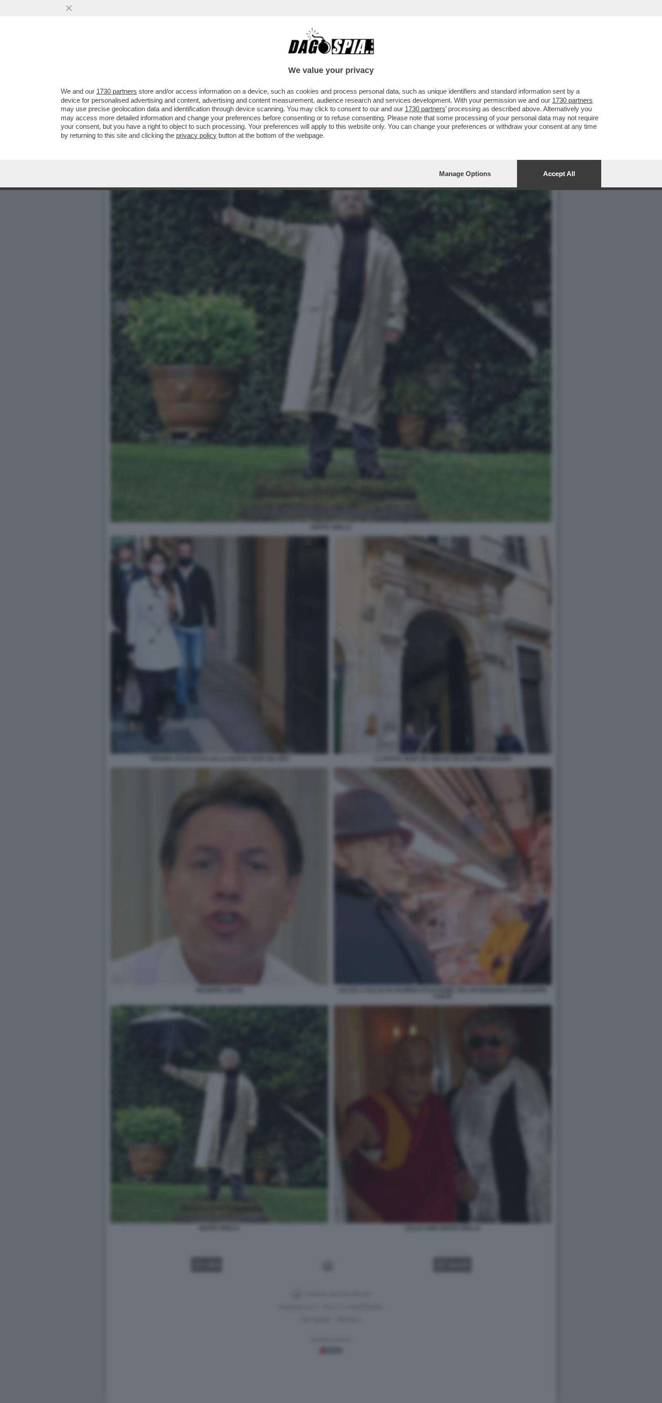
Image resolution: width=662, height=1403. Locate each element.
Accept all (559, 173)
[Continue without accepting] (69, 8)
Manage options (465, 173)
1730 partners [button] (116, 91)
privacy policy (196, 135)
